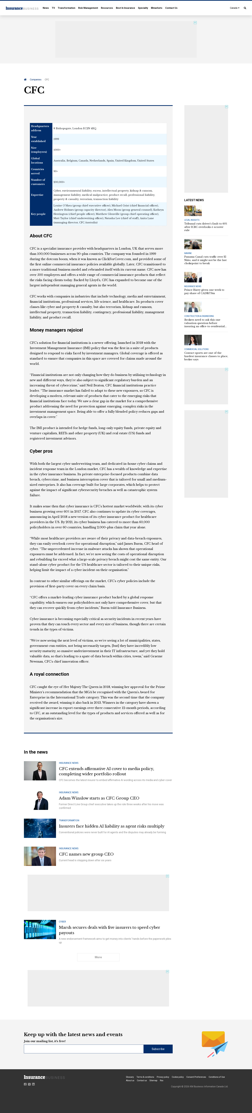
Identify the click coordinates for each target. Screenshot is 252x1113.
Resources (107, 8)
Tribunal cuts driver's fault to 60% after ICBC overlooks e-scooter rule (205, 227)
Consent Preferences (196, 1077)
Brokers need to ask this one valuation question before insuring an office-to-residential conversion (204, 323)
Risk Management (88, 8)
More (98, 957)
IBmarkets (156, 8)
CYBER (62, 921)
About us (130, 1080)
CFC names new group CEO (86, 854)
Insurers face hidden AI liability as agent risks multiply (111, 826)
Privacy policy (163, 1077)
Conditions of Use (217, 1077)
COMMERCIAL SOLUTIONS (196, 349)
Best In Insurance (125, 8)
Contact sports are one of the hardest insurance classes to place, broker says (206, 356)
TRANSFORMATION (69, 820)
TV (53, 8)
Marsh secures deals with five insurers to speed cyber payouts (109, 930)
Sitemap (153, 1080)
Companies (35, 79)
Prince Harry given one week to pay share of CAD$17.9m (204, 291)
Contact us (142, 1080)
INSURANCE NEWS (68, 763)
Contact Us (171, 8)
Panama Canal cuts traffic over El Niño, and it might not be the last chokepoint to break (205, 260)
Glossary (130, 1077)
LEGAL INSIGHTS (192, 220)
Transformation (66, 8)
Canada (234, 8)
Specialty (143, 8)
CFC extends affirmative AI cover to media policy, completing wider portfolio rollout (106, 771)
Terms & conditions (145, 1077)
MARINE (188, 253)
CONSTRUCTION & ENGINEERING (199, 316)
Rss (161, 1080)
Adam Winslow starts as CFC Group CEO (99, 798)
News (46, 8)
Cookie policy (178, 1077)
